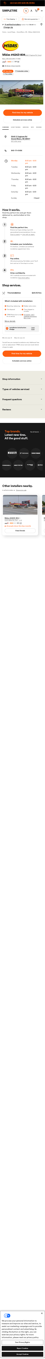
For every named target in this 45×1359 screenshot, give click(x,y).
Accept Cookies (22, 1354)
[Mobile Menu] (42, 10)
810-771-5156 (16, 58)
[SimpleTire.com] (11, 10)
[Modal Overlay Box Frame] (22, 3)
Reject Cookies (22, 1348)
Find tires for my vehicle (22, 113)
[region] (22, 1334)
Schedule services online (22, 120)
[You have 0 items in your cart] (35, 10)
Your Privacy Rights (22, 1342)
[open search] (25, 10)
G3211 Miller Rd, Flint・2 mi (13, 520)
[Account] (31, 10)
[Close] (41, 1313)
